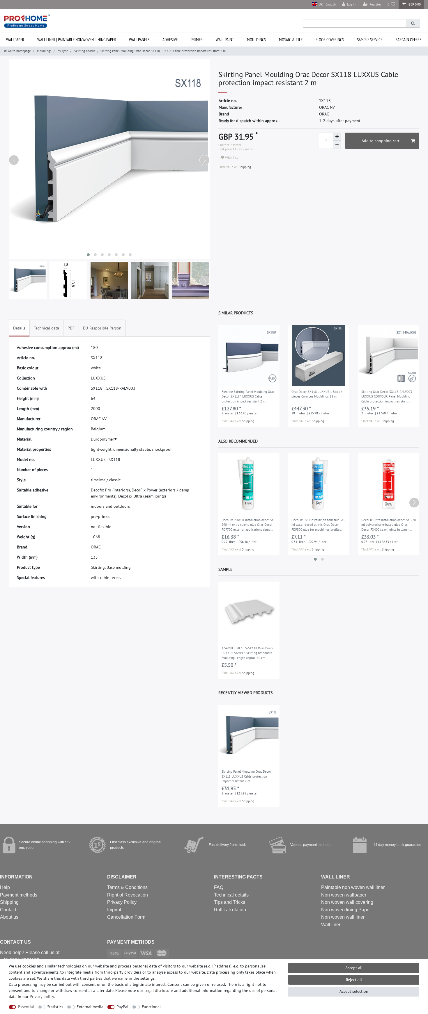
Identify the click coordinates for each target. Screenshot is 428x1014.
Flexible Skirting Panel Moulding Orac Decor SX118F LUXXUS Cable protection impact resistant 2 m (248, 396)
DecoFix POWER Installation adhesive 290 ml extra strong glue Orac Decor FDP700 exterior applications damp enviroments (248, 525)
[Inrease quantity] (337, 137)
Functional (151, 1006)
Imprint (114, 909)
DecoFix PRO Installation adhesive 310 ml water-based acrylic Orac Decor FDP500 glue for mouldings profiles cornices (318, 525)
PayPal (122, 1006)
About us (9, 917)
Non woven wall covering (347, 902)
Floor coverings (330, 39)
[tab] (19, 328)
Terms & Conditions (127, 887)
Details (19, 328)
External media (90, 1006)
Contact (8, 909)
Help (5, 887)
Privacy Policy (122, 902)
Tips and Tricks (229, 902)
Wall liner (330, 924)
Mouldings (256, 39)
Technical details (231, 894)
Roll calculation (230, 909)
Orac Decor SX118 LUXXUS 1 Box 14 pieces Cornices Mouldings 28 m (316, 394)
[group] (249, 355)
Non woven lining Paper (346, 909)
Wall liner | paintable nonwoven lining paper (76, 39)
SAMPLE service (369, 39)
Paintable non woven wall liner (353, 887)
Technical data (46, 328)
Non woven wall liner (343, 917)
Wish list (231, 157)
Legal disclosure (158, 990)
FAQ (218, 887)
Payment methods (18, 894)
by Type (62, 51)
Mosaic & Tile (291, 39)
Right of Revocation (127, 894)
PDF (71, 328)
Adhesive (170, 39)
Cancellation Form (126, 917)
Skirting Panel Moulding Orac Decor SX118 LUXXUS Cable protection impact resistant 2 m (246, 776)
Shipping (244, 167)
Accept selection (353, 991)
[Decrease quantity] (337, 145)
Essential (26, 1006)
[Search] (413, 23)
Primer (197, 39)
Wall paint (225, 39)
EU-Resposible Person (102, 328)
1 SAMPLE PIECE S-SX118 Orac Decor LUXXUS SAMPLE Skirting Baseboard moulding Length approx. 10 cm (247, 653)
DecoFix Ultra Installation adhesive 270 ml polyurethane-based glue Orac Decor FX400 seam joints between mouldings (388, 525)
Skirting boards (84, 51)
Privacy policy (42, 996)
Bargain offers (408, 39)
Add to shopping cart (380, 140)
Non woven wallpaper (343, 894)
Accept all (353, 967)
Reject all (354, 979)
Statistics (55, 1006)
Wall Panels (139, 39)
